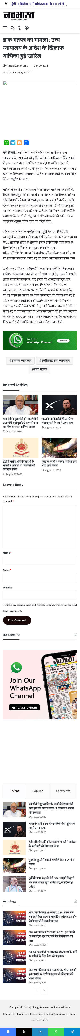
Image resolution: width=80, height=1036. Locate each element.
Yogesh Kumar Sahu (17, 66)
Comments (63, 790)
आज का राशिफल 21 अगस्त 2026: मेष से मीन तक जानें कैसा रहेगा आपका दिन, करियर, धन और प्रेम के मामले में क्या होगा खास (53, 916)
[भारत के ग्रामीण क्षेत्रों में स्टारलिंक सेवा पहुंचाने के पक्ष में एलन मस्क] (59, 405)
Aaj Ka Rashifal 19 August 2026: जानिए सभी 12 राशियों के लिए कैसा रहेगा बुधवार (53, 953)
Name (7, 553)
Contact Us (9, 1014)
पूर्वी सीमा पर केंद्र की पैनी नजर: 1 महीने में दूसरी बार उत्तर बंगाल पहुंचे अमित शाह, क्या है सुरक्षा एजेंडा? (51, 882)
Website (7, 587)
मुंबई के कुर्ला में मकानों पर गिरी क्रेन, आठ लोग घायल (59, 463)
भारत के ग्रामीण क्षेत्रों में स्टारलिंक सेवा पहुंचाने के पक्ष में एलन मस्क (57, 421)
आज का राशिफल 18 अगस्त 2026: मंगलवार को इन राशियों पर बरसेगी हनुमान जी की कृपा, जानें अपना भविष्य (52, 974)
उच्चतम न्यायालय (21, 360)
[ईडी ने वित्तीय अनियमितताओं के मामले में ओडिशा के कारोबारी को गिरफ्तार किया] (20, 448)
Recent (14, 790)
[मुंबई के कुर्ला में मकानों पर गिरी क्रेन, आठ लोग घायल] (59, 448)
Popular (38, 790)
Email (7, 570)
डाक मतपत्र (40, 369)
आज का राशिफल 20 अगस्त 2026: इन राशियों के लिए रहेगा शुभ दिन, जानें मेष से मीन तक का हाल (52, 936)
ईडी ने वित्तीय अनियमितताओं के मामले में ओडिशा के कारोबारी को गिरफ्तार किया (19, 465)
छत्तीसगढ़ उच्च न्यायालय (56, 360)
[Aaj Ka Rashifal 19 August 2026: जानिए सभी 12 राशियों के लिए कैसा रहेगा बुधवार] (14, 957)
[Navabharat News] (19, 16)
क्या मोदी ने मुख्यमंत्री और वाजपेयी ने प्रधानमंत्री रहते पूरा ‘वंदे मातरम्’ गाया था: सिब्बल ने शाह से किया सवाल (20, 423)
